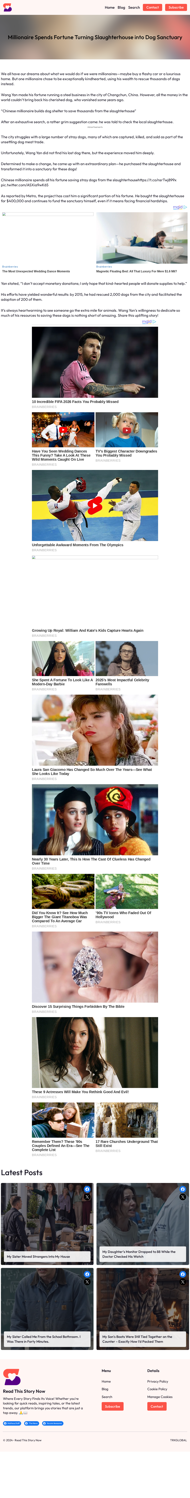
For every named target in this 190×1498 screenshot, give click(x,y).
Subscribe (176, 7)
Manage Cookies (160, 1397)
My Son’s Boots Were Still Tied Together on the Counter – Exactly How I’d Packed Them (137, 1339)
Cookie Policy (157, 1389)
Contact (152, 7)
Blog (105, 1389)
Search (107, 1397)
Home (106, 1381)
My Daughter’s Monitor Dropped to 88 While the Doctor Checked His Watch (139, 1254)
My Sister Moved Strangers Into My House (38, 1256)
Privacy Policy (157, 1381)
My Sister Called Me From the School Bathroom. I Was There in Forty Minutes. (44, 1339)
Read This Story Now (24, 1391)
